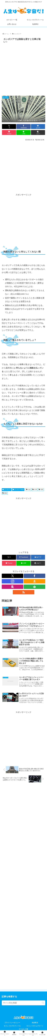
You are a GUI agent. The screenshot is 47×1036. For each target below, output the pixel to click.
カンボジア (7, 489)
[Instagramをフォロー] (12, 581)
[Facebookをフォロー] (34, 576)
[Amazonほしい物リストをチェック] (34, 581)
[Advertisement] (23, 68)
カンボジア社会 (19, 489)
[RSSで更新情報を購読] (23, 592)
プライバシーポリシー (12, 1022)
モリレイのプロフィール (12, 1026)
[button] (38, 132)
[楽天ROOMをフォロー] (12, 587)
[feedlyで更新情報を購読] (34, 587)
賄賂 (5, 493)
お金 (29, 489)
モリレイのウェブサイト (34, 1026)
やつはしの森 (23, 1029)
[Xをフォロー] (12, 576)
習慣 (42, 489)
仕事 (35, 489)
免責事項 (35, 1022)
